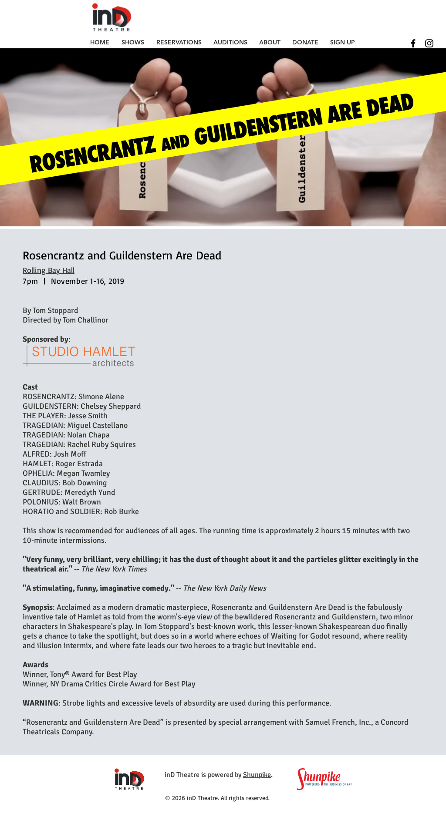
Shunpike (257, 774)
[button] (132, 42)
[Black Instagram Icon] (429, 43)
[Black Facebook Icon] (413, 43)
